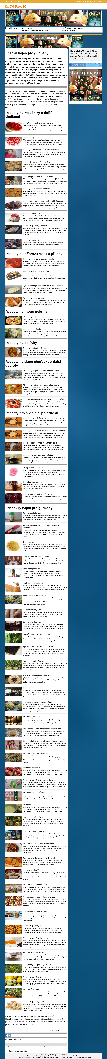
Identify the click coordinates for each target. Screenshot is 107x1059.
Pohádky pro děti (26, 28)
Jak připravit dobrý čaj (32, 622)
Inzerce (13, 1)
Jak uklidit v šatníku (31, 240)
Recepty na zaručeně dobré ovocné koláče (41, 150)
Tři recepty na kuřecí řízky (34, 298)
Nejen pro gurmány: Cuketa (34, 977)
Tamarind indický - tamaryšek (35, 610)
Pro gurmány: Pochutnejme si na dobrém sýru (42, 729)
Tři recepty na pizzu (31, 317)
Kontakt (20, 1)
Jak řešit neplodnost (69, 30)
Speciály (81, 59)
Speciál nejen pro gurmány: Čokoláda (38, 647)
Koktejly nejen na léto (32, 569)
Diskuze (91, 56)
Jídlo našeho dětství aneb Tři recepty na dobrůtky (43, 399)
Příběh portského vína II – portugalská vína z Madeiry (41, 526)
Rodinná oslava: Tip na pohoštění (37, 271)
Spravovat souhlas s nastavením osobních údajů (76, 1057)
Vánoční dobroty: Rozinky (34, 661)
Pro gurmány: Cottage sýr (34, 952)
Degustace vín (29, 688)
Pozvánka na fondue (31, 768)
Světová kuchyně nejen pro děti (36, 556)
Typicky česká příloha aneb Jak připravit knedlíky (43, 286)
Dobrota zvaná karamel (33, 482)
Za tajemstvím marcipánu (33, 468)
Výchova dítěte (84, 53)
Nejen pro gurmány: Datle (34, 926)
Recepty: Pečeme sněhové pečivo (37, 213)
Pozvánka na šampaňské (33, 792)
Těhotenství (86, 51)
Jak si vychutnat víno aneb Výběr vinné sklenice (43, 741)
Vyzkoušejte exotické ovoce (34, 595)
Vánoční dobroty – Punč (33, 817)
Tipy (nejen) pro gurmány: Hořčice (37, 965)
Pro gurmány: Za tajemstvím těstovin (38, 844)
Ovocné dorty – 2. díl (31, 138)
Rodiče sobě (82, 56)
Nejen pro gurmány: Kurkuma (35, 938)
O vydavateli (21, 1057)
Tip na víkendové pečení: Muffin (36, 162)
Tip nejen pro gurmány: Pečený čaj (37, 494)
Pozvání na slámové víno (33, 716)
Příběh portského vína (32, 513)
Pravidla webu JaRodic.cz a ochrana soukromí (40, 1057)
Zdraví (94, 51)
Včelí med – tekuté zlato (33, 583)
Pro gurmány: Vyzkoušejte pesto (36, 753)
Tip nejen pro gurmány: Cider (35, 911)
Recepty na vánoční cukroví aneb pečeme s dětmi (44, 431)
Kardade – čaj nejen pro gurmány (37, 675)
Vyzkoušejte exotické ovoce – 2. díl (37, 702)
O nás (7, 1)
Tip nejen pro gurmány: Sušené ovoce (39, 897)
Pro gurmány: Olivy (31, 989)
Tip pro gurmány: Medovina (34, 831)
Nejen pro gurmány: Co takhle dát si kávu (40, 780)
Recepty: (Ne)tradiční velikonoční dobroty (40, 455)
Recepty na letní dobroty (33, 329)
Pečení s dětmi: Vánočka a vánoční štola (40, 443)
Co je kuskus (28, 542)
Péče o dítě (74, 53)
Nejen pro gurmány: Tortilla (34, 1002)
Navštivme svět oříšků (32, 870)
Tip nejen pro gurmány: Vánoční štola (38, 177)
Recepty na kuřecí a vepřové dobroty (38, 259)
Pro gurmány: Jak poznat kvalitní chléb (39, 858)
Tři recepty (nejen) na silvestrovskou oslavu (41, 371)
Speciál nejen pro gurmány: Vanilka (38, 634)
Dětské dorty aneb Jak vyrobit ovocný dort (40, 123)
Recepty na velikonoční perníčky (36, 189)
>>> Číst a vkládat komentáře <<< (17, 1051)
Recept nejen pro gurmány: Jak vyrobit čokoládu (43, 201)
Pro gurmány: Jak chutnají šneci (36, 885)
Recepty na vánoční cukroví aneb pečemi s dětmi (43, 418)
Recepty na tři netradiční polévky (36, 348)
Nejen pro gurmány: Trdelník (35, 226)
